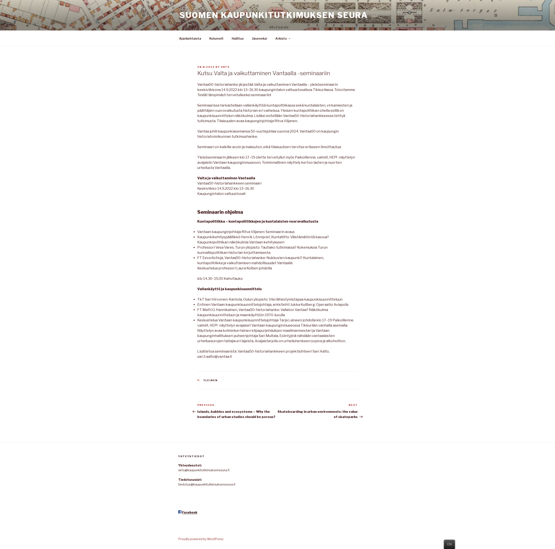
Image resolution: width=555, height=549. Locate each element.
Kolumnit (216, 38)
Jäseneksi (259, 38)
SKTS (225, 66)
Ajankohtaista (190, 38)
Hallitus (238, 38)
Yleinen (210, 380)
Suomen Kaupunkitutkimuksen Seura (274, 15)
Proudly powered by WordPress (201, 539)
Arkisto (281, 38)
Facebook (189, 512)
